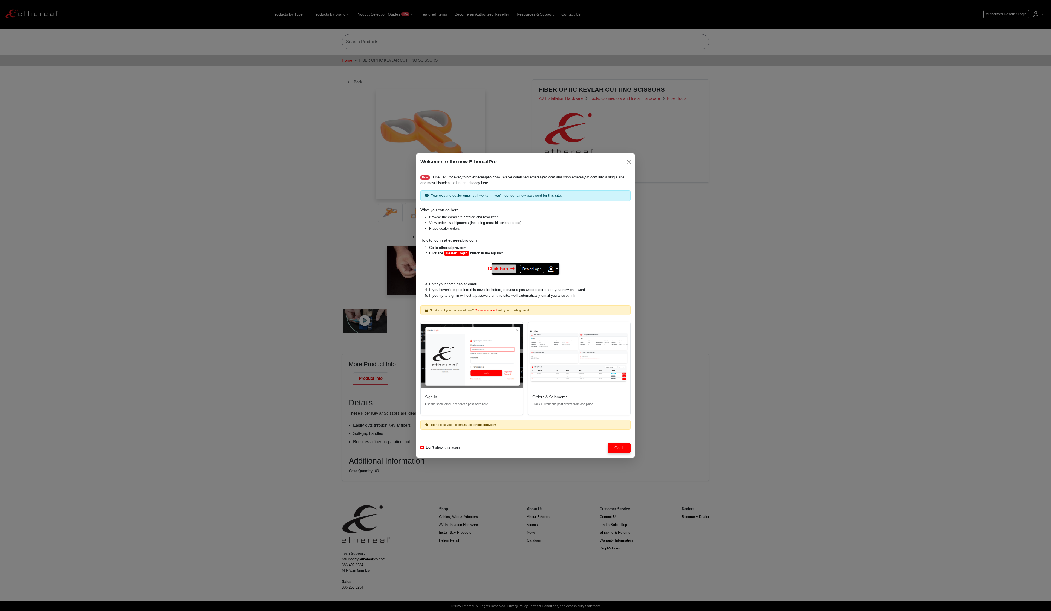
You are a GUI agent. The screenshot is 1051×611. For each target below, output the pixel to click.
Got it (619, 448)
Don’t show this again (443, 447)
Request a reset (486, 310)
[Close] (629, 162)
